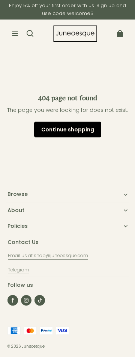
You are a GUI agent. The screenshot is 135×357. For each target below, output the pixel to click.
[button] (15, 33)
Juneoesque (33, 346)
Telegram (18, 270)
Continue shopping (67, 129)
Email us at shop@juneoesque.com (48, 255)
